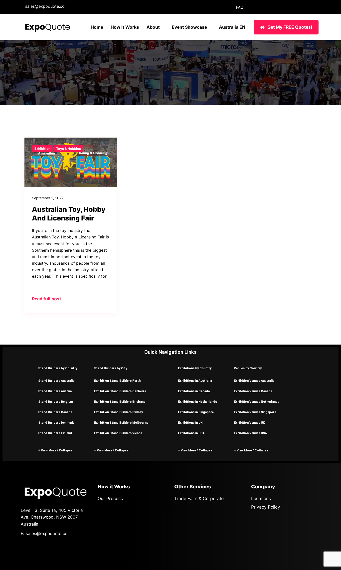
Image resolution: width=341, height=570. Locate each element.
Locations (261, 498)
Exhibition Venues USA (250, 433)
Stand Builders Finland (55, 433)
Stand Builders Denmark (56, 422)
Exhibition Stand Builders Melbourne (121, 422)
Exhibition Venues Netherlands (256, 401)
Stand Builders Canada (55, 412)
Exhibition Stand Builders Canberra (120, 391)
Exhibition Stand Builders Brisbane (119, 401)
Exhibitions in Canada (194, 391)
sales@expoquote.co (45, 6)
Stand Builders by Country (57, 368)
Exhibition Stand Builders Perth (117, 380)
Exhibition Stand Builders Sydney (118, 412)
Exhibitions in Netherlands (197, 401)
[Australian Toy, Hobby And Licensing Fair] (70, 163)
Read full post (46, 298)
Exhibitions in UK (190, 422)
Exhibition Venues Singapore (255, 412)
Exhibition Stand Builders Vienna (118, 433)
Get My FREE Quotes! (289, 27)
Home (97, 27)
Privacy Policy (265, 507)
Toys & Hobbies (68, 149)
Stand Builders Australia (56, 380)
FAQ (239, 7)
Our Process (110, 498)
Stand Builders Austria (55, 391)
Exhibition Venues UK (249, 422)
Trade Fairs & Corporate (199, 498)
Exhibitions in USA (191, 433)
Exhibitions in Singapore (196, 412)
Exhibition (42, 149)
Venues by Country (248, 368)
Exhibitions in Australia (195, 380)
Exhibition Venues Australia (254, 380)
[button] (58, 368)
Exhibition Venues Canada (253, 391)
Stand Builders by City (110, 368)
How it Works (125, 27)
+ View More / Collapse (55, 450)
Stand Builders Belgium (55, 401)
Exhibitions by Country (194, 368)
